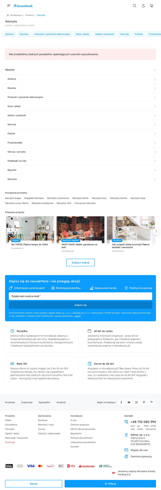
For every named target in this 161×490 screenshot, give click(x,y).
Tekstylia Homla (119, 198)
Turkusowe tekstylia (85, 203)
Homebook (76, 415)
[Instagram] (136, 402)
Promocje (10, 442)
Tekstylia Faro (99, 198)
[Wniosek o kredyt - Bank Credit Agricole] (105, 466)
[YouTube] (129, 402)
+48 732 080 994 (143, 422)
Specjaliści (44, 402)
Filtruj (112, 483)
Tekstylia (9, 429)
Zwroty (41, 429)
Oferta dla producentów (83, 429)
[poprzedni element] (5, 231)
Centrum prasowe (79, 424)
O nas (73, 420)
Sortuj (33, 483)
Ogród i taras (12, 433)
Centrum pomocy (141, 456)
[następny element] (156, 231)
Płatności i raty (46, 424)
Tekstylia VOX (64, 203)
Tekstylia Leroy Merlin (17, 203)
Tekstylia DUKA (80, 198)
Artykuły (61, 402)
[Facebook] (121, 402)
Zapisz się (80, 305)
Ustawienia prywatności (83, 442)
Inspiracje (26, 402)
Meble (8, 420)
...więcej (77, 316)
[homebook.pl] (23, 5)
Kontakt (74, 446)
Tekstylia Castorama (58, 198)
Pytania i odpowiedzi (49, 433)
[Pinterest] (144, 402)
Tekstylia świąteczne (43, 203)
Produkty (10, 402)
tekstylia (13, 198)
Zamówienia (44, 415)
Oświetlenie (11, 424)
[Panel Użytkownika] (143, 5)
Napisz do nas (139, 450)
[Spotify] (151, 402)
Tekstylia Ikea (137, 198)
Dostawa (42, 420)
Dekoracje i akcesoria (16, 437)
